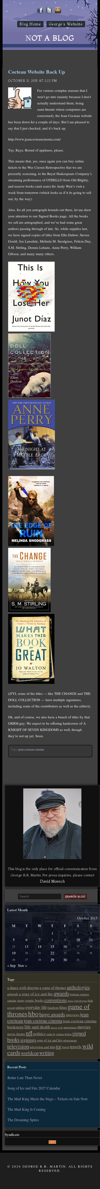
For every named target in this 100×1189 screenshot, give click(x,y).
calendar (11, 1000)
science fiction (64, 1034)
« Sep (11, 965)
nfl (29, 1033)
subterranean (70, 1040)
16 (65, 946)
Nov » (22, 965)
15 (52, 946)
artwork (12, 994)
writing (46, 1052)
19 (14, 952)
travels (76, 1046)
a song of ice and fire (36, 994)
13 (26, 946)
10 (78, 939)
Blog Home (30, 24)
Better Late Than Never (24, 1077)
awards (61, 993)
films (63, 1007)
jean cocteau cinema (31, 749)
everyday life (36, 1007)
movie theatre (16, 1034)
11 (91, 939)
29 (52, 959)
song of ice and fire (49, 1040)
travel (65, 1047)
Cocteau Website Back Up (36, 71)
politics (39, 1033)
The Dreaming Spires (23, 1119)
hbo (33, 1013)
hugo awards (52, 1014)
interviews (72, 1015)
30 (65, 959)
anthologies (78, 987)
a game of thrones (53, 987)
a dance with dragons (23, 987)
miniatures (70, 1027)
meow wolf (57, 1027)
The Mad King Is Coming (26, 1109)
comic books (34, 1000)
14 (39, 946)
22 (52, 952)
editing (20, 1007)
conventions (55, 1000)
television (18, 1046)
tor (58, 1046)
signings (28, 1040)
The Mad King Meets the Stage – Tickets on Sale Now (47, 1098)
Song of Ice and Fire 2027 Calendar (33, 1088)
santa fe (50, 1034)
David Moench (52, 881)
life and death (37, 1027)
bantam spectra (79, 994)
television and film (42, 1047)
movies (84, 1027)
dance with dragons (77, 1000)
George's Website (66, 24)
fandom (53, 1007)
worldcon (30, 1053)
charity (20, 1000)
